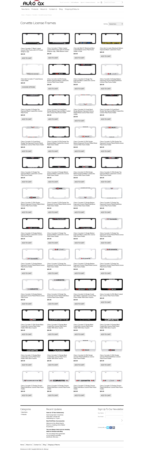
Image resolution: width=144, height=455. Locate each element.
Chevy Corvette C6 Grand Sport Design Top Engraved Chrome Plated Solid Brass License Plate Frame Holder (32, 143)
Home (22, 15)
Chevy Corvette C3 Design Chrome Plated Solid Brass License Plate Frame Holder (85, 387)
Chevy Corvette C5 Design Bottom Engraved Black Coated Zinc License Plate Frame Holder (58, 174)
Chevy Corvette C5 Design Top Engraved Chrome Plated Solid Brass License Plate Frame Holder (111, 204)
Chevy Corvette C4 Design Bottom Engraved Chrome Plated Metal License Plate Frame (32, 296)
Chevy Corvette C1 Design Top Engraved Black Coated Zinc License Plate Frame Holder (58, 235)
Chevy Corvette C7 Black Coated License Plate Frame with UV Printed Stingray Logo (32, 50)
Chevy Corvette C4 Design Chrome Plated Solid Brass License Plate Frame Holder (58, 387)
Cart (98, 2)
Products (34, 9)
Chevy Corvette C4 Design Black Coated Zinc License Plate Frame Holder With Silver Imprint (110, 326)
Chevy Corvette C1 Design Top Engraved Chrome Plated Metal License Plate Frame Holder (112, 235)
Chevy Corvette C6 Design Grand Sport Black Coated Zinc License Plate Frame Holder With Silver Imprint (85, 296)
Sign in (82, 2)
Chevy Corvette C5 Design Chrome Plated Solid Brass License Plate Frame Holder (32, 387)
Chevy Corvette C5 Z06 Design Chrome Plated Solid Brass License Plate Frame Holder (110, 357)
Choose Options (28, 87)
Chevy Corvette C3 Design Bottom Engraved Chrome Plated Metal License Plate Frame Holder (85, 265)
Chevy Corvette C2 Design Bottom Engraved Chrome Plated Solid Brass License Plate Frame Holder (111, 80)
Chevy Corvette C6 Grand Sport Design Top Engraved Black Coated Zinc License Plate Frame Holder (112, 111)
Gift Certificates (75, 2)
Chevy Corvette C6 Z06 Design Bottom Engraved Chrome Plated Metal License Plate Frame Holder (85, 143)
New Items (25, 9)
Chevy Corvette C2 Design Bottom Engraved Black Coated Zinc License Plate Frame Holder (31, 235)
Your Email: (101, 416)
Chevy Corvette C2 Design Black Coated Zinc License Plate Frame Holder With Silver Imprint (83, 326)
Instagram (113, 427)
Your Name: (101, 413)
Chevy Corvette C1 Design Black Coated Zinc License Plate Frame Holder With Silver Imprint (57, 357)
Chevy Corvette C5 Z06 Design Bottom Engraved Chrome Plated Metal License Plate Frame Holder (32, 204)
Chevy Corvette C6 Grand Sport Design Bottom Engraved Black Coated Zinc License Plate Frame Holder (58, 111)
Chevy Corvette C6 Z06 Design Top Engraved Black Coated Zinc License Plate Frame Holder (58, 143)
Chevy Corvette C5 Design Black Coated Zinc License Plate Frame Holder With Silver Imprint (57, 326)
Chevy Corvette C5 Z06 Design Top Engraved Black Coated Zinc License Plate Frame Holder (110, 174)
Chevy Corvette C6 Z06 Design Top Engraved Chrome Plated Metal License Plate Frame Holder (112, 143)
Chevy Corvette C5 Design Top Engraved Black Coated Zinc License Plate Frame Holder (31, 174)
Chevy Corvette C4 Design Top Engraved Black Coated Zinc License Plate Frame (31, 111)
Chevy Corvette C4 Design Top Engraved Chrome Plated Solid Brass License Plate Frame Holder (58, 296)
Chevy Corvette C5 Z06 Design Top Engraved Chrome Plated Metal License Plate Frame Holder (59, 204)
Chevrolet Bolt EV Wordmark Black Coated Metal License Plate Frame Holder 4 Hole (84, 50)
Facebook (110, 427)
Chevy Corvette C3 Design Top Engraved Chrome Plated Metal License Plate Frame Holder (112, 265)
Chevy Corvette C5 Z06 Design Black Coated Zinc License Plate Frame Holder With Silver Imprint (32, 326)
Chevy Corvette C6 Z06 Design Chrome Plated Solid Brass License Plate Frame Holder (84, 357)
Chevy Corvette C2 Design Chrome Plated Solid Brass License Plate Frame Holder (111, 387)
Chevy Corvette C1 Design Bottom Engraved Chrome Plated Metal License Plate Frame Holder (32, 265)
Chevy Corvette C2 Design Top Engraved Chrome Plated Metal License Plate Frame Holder (59, 265)
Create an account (90, 2)
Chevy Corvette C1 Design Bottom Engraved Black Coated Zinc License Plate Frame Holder (84, 235)
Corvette (34, 15)
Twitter (107, 427)
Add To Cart (26, 58)
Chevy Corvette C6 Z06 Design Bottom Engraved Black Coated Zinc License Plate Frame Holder (58, 80)
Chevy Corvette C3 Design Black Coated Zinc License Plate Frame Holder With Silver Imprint (31, 357)
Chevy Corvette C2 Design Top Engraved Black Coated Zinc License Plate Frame (84, 80)
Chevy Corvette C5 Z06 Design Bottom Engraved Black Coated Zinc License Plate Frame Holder (84, 174)
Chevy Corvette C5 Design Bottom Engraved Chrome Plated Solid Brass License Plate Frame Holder (84, 204)
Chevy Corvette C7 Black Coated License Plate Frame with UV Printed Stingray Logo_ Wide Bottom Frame (58, 50)
